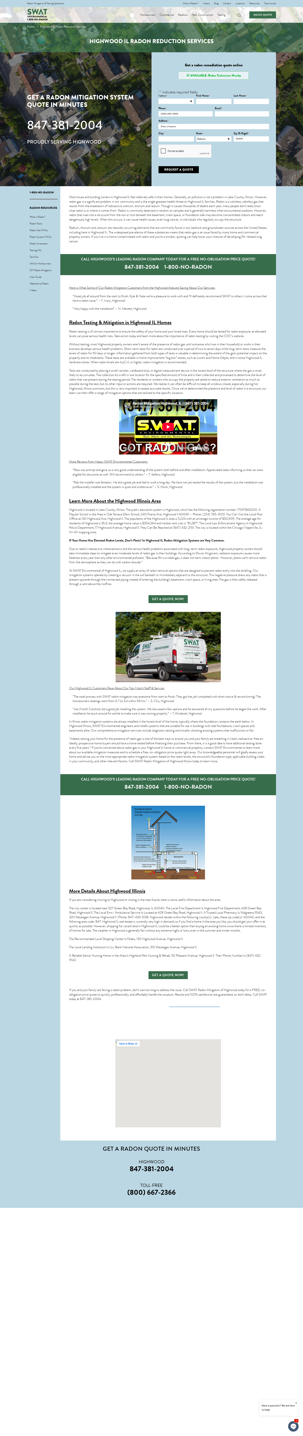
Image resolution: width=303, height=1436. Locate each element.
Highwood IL (121, 197)
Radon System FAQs (41, 237)
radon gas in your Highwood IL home (148, 747)
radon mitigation (153, 362)
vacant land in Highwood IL (140, 926)
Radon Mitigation (116, 287)
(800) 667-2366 (151, 1192)
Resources (254, 3)
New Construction (202, 15)
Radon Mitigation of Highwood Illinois (168, 761)
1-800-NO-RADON (37, 19)
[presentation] (185, 151)
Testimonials (270, 3)
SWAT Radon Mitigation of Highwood (213, 990)
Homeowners (147, 15)
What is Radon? (190, 3)
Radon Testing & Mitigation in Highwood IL (112, 322)
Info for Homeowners (40, 263)
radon (72, 214)
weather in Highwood (111, 930)
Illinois (88, 388)
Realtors (183, 15)
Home (30, 26)
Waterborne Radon (39, 283)
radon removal (159, 570)
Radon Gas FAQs (39, 230)
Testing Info (35, 250)
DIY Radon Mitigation (41, 270)
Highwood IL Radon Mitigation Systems (172, 540)
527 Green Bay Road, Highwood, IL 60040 (136, 908)
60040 (249, 917)
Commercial (167, 15)
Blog (216, 3)
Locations (240, 3)
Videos (206, 3)
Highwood (75, 509)
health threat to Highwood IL (185, 201)
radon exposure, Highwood (215, 548)
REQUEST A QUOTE (178, 169)
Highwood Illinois (127, 891)
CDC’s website (234, 336)
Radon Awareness (39, 243)
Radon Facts (36, 223)
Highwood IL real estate (117, 921)
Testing (221, 15)
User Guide (35, 277)
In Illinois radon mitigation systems (91, 721)
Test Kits (34, 257)
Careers (227, 3)
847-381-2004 (65, 125)
